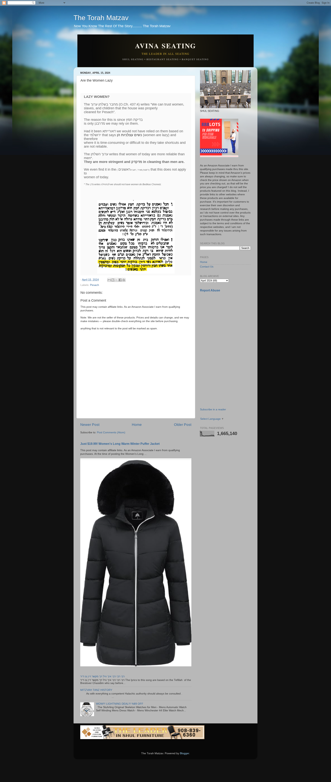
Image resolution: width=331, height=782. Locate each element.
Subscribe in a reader (213, 409)
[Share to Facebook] (120, 280)
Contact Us (206, 266)
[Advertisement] (228, 322)
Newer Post (89, 425)
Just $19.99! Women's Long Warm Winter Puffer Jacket (120, 443)
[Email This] (109, 280)
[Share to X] (116, 280)
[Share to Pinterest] (124, 280)
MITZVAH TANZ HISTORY (96, 690)
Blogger (184, 753)
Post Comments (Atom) (111, 432)
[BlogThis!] (113, 280)
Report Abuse (210, 290)
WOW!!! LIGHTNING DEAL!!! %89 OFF (119, 703)
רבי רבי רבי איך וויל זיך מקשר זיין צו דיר (102, 676)
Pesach (94, 285)
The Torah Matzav (101, 18)
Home (137, 425)
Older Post (182, 425)
